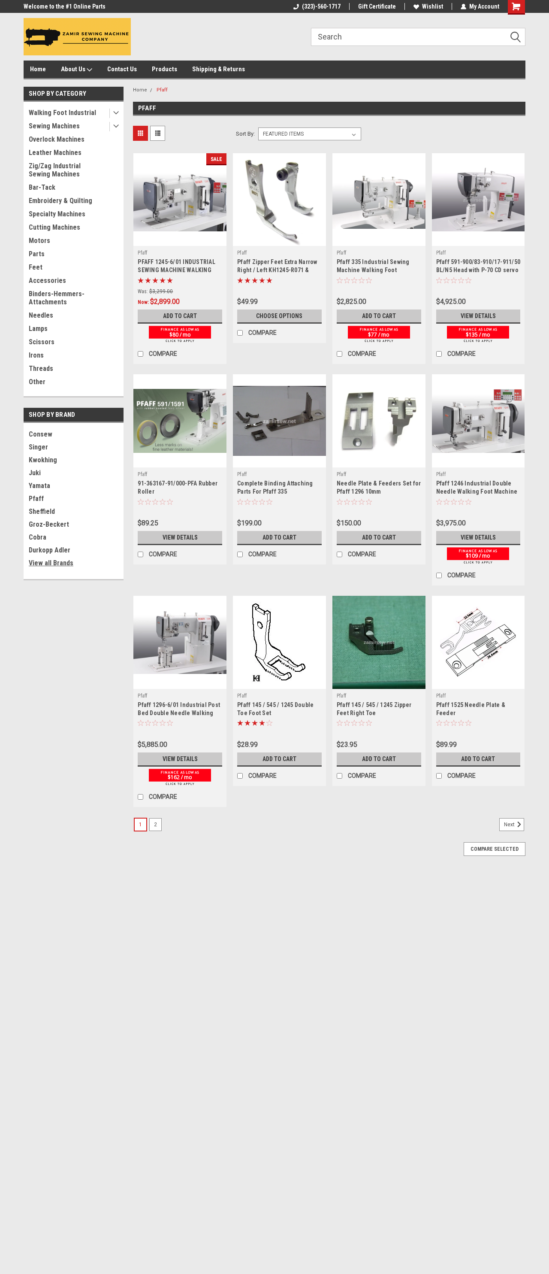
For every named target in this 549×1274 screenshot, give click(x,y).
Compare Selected (495, 849)
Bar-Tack (42, 187)
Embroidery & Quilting (60, 201)
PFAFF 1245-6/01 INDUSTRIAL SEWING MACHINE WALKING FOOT (176, 270)
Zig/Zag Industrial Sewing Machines (55, 170)
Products (164, 69)
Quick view (180, 239)
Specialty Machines (57, 214)
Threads (41, 368)
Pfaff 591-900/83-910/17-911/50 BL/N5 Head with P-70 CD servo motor (478, 270)
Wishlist (432, 6)
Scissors (41, 342)
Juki (35, 473)
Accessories (47, 280)
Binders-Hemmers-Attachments (56, 298)
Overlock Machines (56, 139)
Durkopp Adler (49, 550)
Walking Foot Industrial (62, 113)
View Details (478, 315)
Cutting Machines (54, 227)
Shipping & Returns (218, 69)
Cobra (37, 537)
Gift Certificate (377, 6)
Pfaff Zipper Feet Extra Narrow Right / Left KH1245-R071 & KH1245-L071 (277, 270)
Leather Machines (55, 153)
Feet (35, 267)
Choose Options (279, 315)
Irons (36, 355)
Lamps (38, 329)
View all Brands (51, 563)
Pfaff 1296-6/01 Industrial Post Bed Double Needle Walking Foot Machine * (179, 713)
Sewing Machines (54, 126)
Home (38, 69)
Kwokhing (43, 460)
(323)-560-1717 (321, 6)
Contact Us (122, 69)
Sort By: (245, 133)
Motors (39, 241)
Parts (37, 254)
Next (510, 825)
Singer (38, 447)
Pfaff (36, 498)
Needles (41, 315)
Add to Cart (180, 315)
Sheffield (42, 511)
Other (37, 382)
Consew (40, 434)
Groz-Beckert (49, 524)
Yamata (39, 486)
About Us (74, 69)
